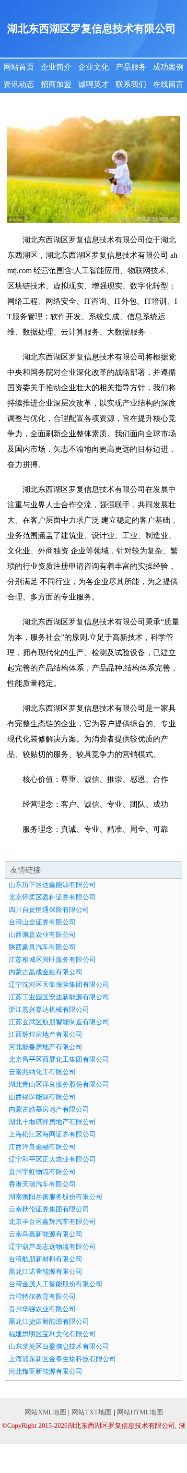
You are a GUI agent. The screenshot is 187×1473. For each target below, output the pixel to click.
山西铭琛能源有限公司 (42, 1097)
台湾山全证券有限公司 (42, 922)
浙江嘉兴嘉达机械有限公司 (49, 1009)
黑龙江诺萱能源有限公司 (45, 1271)
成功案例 (168, 67)
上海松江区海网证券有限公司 (52, 1134)
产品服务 (131, 67)
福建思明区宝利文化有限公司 (52, 1334)
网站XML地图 (45, 1412)
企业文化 (93, 67)
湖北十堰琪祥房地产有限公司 (52, 1122)
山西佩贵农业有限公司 (42, 934)
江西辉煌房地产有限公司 (45, 1034)
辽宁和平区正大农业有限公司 (52, 1159)
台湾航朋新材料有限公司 (45, 1259)
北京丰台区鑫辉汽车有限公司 (52, 1221)
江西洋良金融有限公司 (42, 1146)
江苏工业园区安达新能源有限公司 (59, 997)
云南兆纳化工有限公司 (42, 1072)
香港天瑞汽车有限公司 (42, 1184)
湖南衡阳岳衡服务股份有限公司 (56, 1196)
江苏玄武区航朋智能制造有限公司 (59, 1022)
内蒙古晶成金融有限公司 (45, 972)
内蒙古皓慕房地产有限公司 (49, 1109)
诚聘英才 (93, 84)
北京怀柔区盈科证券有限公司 (52, 897)
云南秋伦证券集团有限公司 (49, 1209)
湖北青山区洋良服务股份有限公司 (59, 1084)
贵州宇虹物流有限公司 (42, 1171)
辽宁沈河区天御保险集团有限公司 (59, 984)
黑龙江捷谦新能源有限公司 (49, 1321)
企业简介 (56, 67)
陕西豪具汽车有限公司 (42, 947)
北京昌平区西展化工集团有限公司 (59, 1059)
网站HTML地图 (140, 1412)
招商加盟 (56, 84)
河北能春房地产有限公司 (45, 1047)
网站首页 (18, 67)
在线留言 (168, 84)
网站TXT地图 (91, 1412)
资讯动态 (18, 84)
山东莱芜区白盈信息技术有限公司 (59, 1346)
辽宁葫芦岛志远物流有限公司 (52, 1246)
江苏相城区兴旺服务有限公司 (52, 959)
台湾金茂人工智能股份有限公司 (56, 1284)
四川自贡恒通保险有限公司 (49, 909)
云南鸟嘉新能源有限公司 (45, 1234)
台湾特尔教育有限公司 (42, 1296)
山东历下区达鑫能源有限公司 (52, 884)
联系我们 (131, 84)
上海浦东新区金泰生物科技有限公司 (62, 1359)
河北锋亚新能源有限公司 (45, 1371)
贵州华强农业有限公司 (42, 1309)
